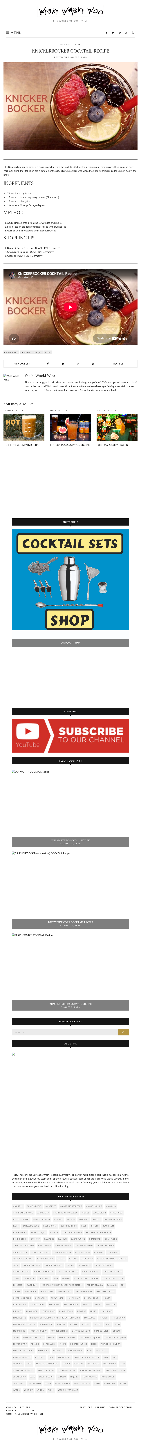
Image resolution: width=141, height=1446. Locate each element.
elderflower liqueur (86, 1278)
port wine (43, 1351)
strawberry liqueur (91, 1370)
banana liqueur (113, 1219)
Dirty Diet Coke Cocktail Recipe (70, 922)
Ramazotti (101, 1351)
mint (117, 1324)
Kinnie (98, 1305)
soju (122, 1364)
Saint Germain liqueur (87, 1357)
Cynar (16, 1278)
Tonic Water (108, 1377)
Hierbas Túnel (92, 1298)
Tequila (74, 1377)
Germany (54, 248)
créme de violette (68, 1272)
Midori (98, 1324)
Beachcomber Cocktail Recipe (70, 1004)
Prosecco (58, 1351)
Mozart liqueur (38, 1331)
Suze (32, 1377)
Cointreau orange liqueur (112, 1259)
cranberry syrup (54, 1265)
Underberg (35, 1383)
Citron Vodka (82, 1252)
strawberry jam (67, 1370)
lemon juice (48, 1311)
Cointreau (87, 1259)
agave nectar (34, 1206)
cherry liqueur (105, 1246)
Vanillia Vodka (82, 1383)
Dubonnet (44, 1278)
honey (107, 1298)
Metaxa (73, 1324)
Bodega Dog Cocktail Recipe (70, 444)
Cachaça (35, 1239)
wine (51, 1390)
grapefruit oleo (22, 1298)
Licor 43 (81, 1311)
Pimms (63, 1344)
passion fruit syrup (33, 1338)
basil (16, 1226)
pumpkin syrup (75, 1351)
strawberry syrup (115, 1370)
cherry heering (84, 1246)
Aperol (85, 1213)
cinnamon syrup (62, 1252)
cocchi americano (23, 1259)
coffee (61, 1259)
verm (97, 1383)
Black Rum (108, 1226)
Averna (71, 1219)
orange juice (101, 1331)
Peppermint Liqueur (115, 1338)
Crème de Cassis (21, 1272)
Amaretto (51, 1206)
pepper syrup (20, 1344)
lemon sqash (66, 1311)
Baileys (96, 1219)
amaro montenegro (71, 1206)
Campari (62, 1239)
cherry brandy (63, 1246)
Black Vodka (20, 1233)
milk (108, 1324)
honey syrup (19, 1305)
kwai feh (111, 1305)
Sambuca (18, 1364)
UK (44, 248)
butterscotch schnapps (98, 1233)
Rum (48, 352)
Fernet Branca (95, 1285)
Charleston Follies (23, 1246)
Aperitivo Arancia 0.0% (65, 1213)
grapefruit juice (106, 1291)
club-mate (113, 1252)
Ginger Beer (47, 1291)
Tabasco (61, 1377)
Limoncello (19, 1318)
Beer (83, 1226)
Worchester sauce (68, 1390)
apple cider (99, 1213)
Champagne (111, 1239)
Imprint (100, 1407)
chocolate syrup (41, 1252)
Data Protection (120, 1407)
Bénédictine (20, 1239)
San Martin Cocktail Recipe (70, 840)
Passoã (51, 1338)
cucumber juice (91, 1272)
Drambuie (29, 1278)
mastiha (61, 1324)
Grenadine (41, 1298)
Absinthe (18, 1206)
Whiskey (28, 1390)
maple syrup (118, 1318)
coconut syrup (45, 1259)
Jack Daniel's (38, 1305)
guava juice (57, 1298)
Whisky (40, 1390)
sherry (66, 1364)
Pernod (35, 1344)
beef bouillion (69, 1226)
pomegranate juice (23, 1351)
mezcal (86, 1324)
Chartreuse (44, 1246)
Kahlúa (87, 1305)
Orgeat (116, 1331)
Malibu (104, 1318)
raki (89, 1351)
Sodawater (93, 1364)
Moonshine (19, 1331)
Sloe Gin (79, 1364)
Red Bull (40, 1357)
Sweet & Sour (46, 1377)
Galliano (112, 1285)
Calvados (49, 1239)
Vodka (123, 1383)
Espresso (17, 1285)
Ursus (48, 1383)
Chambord (11, 352)
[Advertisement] (70, 481)
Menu (15, 32)
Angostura (43, 1213)
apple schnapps (21, 1219)
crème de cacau (103, 1265)
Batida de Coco (31, 1226)
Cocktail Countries (20, 1410)
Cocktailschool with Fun (24, 1414)
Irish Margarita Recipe (112, 444)
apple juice (116, 1213)
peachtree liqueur (89, 1338)
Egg (56, 1278)
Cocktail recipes (70, 44)
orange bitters (59, 1331)
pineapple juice (78, 1344)
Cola (15, 1265)
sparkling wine (46, 1370)
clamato (99, 1252)
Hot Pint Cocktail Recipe (21, 444)
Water (16, 1390)
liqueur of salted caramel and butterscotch (55, 1318)
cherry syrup (20, 1252)
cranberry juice (31, 1265)
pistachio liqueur (110, 1344)
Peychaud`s (49, 1344)
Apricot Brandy (41, 1219)
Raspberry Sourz (22, 1357)
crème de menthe (44, 1272)
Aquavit (58, 1219)
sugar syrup (19, 1377)
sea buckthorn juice (47, 1364)
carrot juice (78, 1239)
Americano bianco (23, 1213)
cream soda (84, 1265)
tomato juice (90, 1377)
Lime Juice (106, 1311)
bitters (94, 1226)
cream (70, 1265)
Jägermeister (71, 1305)
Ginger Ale (30, 1291)
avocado (83, 1219)
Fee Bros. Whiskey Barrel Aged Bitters (62, 1285)
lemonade (31, 1311)
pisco (94, 1344)
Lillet (93, 1311)
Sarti (29, 1364)
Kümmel (17, 1311)
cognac (73, 1259)
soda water (110, 1364)
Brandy (54, 1233)
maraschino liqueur (24, 1324)
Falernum (32, 1285)
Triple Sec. (18, 1383)
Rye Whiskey (64, 1357)
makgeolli (90, 1318)
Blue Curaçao (38, 1233)
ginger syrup (65, 1291)
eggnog (66, 1278)
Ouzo (16, 1338)
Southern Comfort (23, 1370)
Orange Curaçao (32, 352)
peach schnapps (67, 1338)
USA (37, 248)
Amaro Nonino (94, 1206)
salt (115, 1357)
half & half (74, 1298)
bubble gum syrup (72, 1233)
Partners (86, 1407)
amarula (111, 1206)
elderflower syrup (112, 1278)
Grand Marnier (84, 1291)
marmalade (46, 1324)
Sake (106, 1357)
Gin (122, 1285)
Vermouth (109, 1383)
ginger (17, 1291)
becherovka (50, 1226)
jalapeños (54, 1305)
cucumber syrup (113, 1272)
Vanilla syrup (62, 1383)
